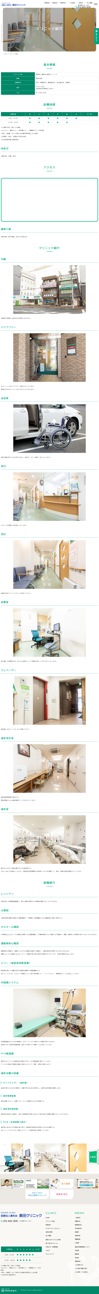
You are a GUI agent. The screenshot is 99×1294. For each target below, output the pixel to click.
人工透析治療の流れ (81, 1268)
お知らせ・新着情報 (52, 1247)
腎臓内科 (77, 1221)
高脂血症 (77, 1261)
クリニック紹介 (50, 1221)
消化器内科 (78, 1228)
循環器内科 (78, 1225)
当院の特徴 (49, 1232)
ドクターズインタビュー (53, 1228)
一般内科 (77, 1218)
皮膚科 (77, 1232)
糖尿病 (77, 1254)
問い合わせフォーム (52, 1243)
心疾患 (77, 1243)
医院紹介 (47, 3)
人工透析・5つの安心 (81, 1272)
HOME (6, 54)
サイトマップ (50, 1254)
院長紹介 (55, 3)
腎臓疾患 (77, 1239)
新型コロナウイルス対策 (53, 1240)
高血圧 (77, 1258)
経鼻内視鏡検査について (82, 1247)
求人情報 (89, 3)
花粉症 (77, 1250)
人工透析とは (79, 1265)
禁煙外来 (77, 1236)
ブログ (48, 1250)
